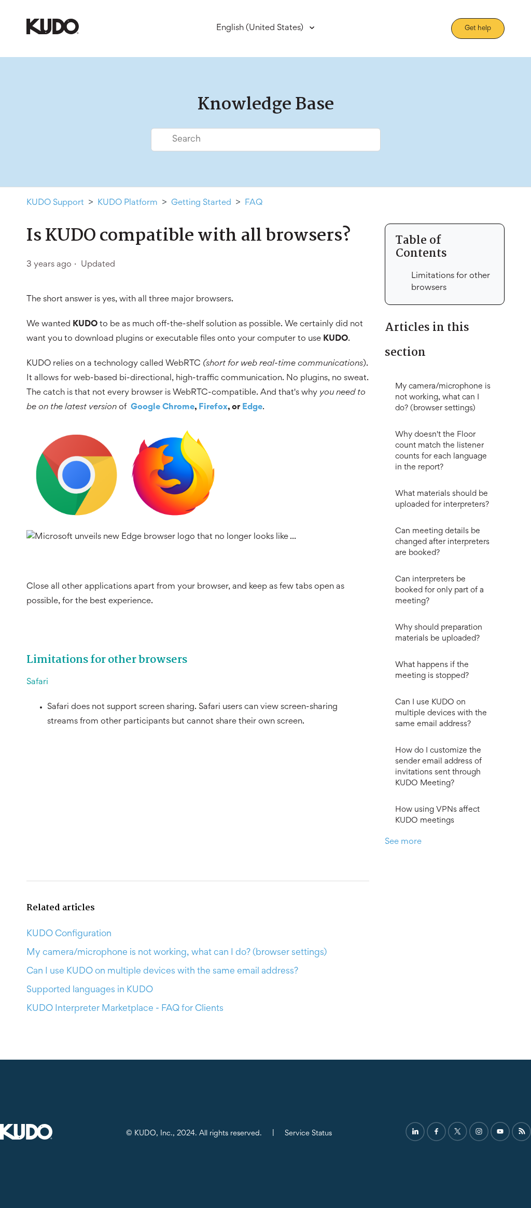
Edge (252, 407)
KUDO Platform (127, 203)
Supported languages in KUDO (89, 990)
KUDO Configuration (68, 934)
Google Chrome (162, 407)
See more (403, 842)
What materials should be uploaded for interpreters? (442, 499)
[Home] (52, 32)
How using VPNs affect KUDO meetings (437, 815)
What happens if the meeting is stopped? (432, 670)
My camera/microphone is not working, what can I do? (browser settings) (443, 397)
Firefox (213, 407)
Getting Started (201, 203)
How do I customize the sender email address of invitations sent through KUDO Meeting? (438, 767)
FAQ (253, 203)
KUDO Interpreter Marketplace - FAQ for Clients (124, 1009)
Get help (478, 28)
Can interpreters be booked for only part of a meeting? (439, 590)
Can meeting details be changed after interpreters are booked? (442, 542)
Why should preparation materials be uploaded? (438, 633)
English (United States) (260, 28)
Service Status (308, 1133)
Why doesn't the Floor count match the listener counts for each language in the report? (441, 451)
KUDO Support (55, 203)
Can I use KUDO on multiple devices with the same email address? (441, 713)
